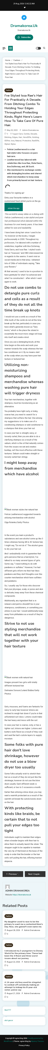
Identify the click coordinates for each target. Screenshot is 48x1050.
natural (18, 141)
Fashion (9, 90)
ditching (7, 137)
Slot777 (7, 1010)
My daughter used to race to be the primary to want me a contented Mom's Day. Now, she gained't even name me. (23, 924)
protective (26, 141)
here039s (27, 137)
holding (35, 137)
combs (27, 134)
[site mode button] (38, 48)
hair (20, 137)
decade (34, 134)
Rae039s (35, 141)
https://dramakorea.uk (22, 895)
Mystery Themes (37, 1041)
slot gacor (8, 1020)
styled (7, 144)
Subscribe (26, 37)
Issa (12, 141)
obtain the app (13, 208)
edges (15, 137)
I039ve (7, 141)
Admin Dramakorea (30, 130)
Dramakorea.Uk (24, 25)
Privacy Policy (24, 1045)
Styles (13, 144)
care (21, 134)
